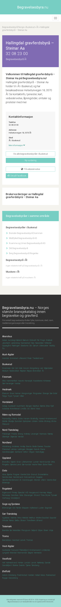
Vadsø (17, 383)
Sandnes (15, 495)
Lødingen (21, 449)
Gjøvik (13, 462)
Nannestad (25, 343)
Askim (5, 575)
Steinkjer (5, 436)
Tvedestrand (38, 358)
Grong (20, 434)
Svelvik (22, 565)
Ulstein (35, 421)
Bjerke (9, 474)
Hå (26, 492)
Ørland (39, 520)
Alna (4, 474)
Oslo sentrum (29, 477)
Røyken (23, 371)
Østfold (6, 571)
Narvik (37, 449)
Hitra (19, 518)
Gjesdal (21, 492)
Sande (47, 562)
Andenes (15, 446)
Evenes (40, 446)
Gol (13, 368)
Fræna (14, 418)
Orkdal (5, 520)
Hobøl (37, 575)
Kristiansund (51, 418)
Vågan (31, 452)
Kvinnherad (15, 408)
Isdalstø (5, 408)
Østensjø (5, 482)
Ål (37, 27)
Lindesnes (45, 550)
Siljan (40, 530)
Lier (41, 368)
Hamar (18, 393)
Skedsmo (24, 345)
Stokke (15, 565)
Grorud (34, 474)
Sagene (39, 477)
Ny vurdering (30, 160)
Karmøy (43, 492)
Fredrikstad (22, 575)
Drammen (6, 368)
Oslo (4, 470)
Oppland (6, 458)
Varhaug (6, 498)
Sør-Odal (53, 393)
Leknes (14, 449)
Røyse (29, 371)
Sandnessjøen (8, 452)
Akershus (7, 336)
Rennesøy (6, 495)
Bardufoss (6, 540)
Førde (18, 508)
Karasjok (28, 381)
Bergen (29, 406)
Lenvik (22, 540)
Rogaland (7, 488)
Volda (40, 421)
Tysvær (54, 495)
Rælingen (16, 345)
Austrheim (20, 406)
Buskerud (30, 27)
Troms (5, 536)
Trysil (10, 396)
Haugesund (34, 492)
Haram (27, 418)
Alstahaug (6, 446)
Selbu (17, 520)
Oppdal (53, 518)
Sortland (18, 452)
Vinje (51, 530)
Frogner (16, 474)
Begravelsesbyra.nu (14, 602)
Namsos (43, 434)
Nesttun (36, 406)
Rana (42, 449)
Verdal (21, 436)
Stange (46, 393)
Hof (3, 562)
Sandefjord (7, 565)
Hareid (42, 418)
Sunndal (18, 421)
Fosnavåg (6, 418)
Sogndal (48, 508)
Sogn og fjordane (11, 504)
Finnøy (14, 492)
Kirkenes (47, 381)
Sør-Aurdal (26, 464)
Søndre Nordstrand (10, 480)
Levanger (35, 434)
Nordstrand (18, 477)
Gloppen (25, 508)
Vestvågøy (39, 452)
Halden (31, 575)
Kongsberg (34, 368)
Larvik (33, 562)
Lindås (23, 408)
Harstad (15, 540)
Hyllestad (34, 508)
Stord (32, 408)
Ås (3, 348)
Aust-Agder (8, 354)
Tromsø (29, 540)
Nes (32, 343)
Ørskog (47, 421)
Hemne (13, 518)
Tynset (16, 396)
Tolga (4, 396)
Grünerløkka (43, 474)
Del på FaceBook (18, 175)
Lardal (27, 562)
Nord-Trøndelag (10, 430)
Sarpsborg (13, 578)
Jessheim (6, 343)
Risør (29, 358)
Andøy (22, 446)
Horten (20, 562)
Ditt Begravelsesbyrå (18, 248)
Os (28, 408)
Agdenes (6, 518)
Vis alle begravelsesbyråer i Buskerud (30, 154)
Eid (14, 508)
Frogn (42, 340)
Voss (38, 408)
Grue (12, 393)
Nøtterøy (40, 562)
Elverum (5, 393)
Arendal (5, 358)
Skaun (23, 520)
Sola (21, 495)
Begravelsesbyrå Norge (13, 27)
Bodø (34, 446)
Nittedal (48, 343)
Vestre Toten (37, 464)
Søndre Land (15, 464)
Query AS (27, 599)
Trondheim (31, 520)
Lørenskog (15, 343)
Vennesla (37, 553)
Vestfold (6, 558)
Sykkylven (27, 421)
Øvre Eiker (37, 371)
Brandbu (6, 462)
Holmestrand (11, 562)
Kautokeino (37, 381)
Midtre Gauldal (42, 518)
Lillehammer (27, 462)
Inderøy (27, 434)
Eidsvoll (33, 340)
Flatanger (6, 434)
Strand (37, 495)
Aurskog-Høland (15, 340)
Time (43, 495)
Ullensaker (43, 345)
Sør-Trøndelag (9, 513)
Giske (20, 418)
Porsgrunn (25, 530)
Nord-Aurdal (45, 462)
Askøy (4, 406)
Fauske (47, 446)
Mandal (13, 553)
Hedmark (7, 389)
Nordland (7, 442)
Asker (4, 340)
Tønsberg (35, 565)
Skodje (11, 421)
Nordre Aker (7, 477)
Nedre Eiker (14, 371)
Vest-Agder (8, 546)
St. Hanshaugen (26, 480)
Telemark (7, 526)
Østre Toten (47, 464)
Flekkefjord (24, 550)
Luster (41, 508)
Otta (53, 462)
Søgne (30, 553)
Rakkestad (50, 575)
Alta (4, 381)
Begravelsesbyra (32, 7)
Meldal (25, 518)
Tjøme (28, 565)
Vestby (52, 345)
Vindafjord (15, 498)
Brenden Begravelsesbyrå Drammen (25, 233)
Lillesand (23, 358)
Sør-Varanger (8, 383)
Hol (16, 368)
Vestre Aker (51, 480)
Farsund (15, 550)
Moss (43, 575)
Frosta (14, 434)
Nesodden (39, 343)
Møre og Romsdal (11, 414)
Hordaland (7, 402)
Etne (48, 406)
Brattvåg (34, 418)
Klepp (49, 492)
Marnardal (22, 553)
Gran (19, 462)
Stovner (37, 480)
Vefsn (25, 452)
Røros (11, 520)
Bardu (29, 446)
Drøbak (49, 340)
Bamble (5, 530)
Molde (4, 421)
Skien (46, 530)
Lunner (36, 462)
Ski (30, 345)
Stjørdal (13, 436)
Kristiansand (35, 550)
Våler (22, 396)
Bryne (47, 495)
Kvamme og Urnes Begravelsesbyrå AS (27, 243)
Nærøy (50, 434)
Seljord (34, 530)
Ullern (43, 480)
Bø (11, 530)
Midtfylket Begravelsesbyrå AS (23, 238)
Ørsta (53, 421)
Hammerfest (12, 381)
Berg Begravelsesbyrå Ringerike (23, 253)
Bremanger (7, 508)
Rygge (5, 578)
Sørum (35, 345)
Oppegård (6, 345)
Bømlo (42, 406)
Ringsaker (37, 393)
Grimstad (14, 358)
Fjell (52, 406)
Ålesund (5, 424)
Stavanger (28, 495)
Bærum (26, 340)
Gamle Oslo (25, 474)
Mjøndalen (48, 368)
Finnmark (7, 376)
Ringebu (5, 464)
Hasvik (21, 381)
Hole (20, 368)
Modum (5, 371)
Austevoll (12, 406)
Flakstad (6, 449)
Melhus (32, 518)
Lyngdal (5, 553)
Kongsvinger (27, 393)
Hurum (26, 368)
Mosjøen (29, 449)
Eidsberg (12, 575)
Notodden (17, 530)
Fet (38, 340)
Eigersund (6, 492)
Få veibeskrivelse (32, 169)
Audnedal (6, 550)
